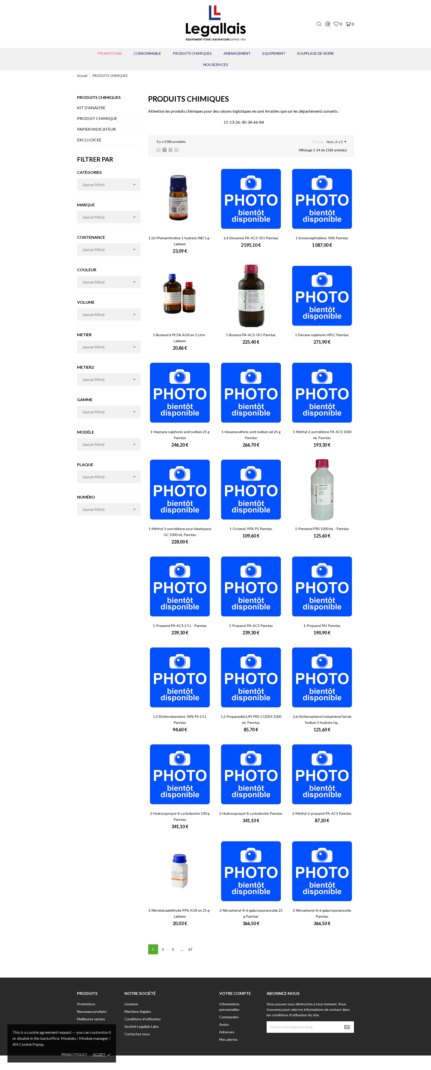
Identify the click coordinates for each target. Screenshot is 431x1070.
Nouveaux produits (92, 1011)
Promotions (110, 53)
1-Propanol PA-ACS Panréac (251, 625)
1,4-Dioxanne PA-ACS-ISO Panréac (251, 238)
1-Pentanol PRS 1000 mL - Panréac (322, 529)
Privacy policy (74, 1055)
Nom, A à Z (335, 142)
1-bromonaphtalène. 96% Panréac (322, 238)
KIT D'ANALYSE (91, 107)
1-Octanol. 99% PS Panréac (250, 529)
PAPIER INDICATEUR (96, 129)
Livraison (131, 1004)
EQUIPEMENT (273, 53)
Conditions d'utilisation (142, 1019)
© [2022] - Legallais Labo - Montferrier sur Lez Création (206, 1063)
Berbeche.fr (258, 1063)
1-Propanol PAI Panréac (322, 625)
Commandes (229, 1017)
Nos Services (215, 64)
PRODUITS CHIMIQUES (192, 53)
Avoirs (224, 1024)
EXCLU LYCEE (89, 139)
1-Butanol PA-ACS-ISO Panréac (251, 335)
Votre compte (235, 993)
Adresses (226, 1032)
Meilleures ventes (91, 1019)
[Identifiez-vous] (327, 24)
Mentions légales (137, 1011)
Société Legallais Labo (141, 1026)
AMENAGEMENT (237, 53)
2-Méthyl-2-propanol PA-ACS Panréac (322, 813)
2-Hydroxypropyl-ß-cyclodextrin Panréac (251, 813)
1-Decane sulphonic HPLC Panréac (322, 335)
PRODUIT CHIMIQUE (97, 118)
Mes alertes (228, 1039)
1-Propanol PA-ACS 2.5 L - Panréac (180, 625)
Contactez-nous (137, 1034)
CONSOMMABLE (147, 53)
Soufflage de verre (315, 53)
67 (190, 949)
